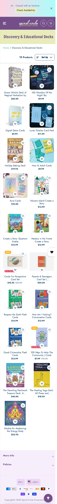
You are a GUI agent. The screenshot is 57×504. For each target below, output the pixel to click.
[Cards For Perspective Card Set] (15, 261)
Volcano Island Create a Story (42, 202)
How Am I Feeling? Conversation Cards (42, 316)
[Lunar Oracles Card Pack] (42, 115)
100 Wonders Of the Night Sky (42, 94)
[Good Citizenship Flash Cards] (15, 337)
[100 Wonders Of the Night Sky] (42, 77)
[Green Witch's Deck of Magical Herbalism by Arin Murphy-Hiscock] (15, 77)
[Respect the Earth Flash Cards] (15, 299)
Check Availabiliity (25, 10)
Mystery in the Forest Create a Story (41, 240)
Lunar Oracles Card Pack (42, 130)
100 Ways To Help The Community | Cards (42, 354)
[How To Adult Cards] (42, 150)
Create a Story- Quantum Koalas (15, 240)
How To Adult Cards (42, 165)
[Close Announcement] (51, 8)
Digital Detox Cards (15, 130)
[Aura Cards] (15, 185)
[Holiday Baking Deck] (15, 150)
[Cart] (51, 23)
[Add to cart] (15, 86)
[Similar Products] (23, 69)
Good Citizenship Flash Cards (15, 354)
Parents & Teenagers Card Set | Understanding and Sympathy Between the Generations (42, 278)
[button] (5, 23)
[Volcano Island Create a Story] (42, 185)
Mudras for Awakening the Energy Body (15, 430)
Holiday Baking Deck (15, 165)
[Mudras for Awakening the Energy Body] (15, 413)
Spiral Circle (27, 499)
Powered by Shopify (43, 499)
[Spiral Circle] (28, 23)
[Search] (43, 23)
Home (6, 47)
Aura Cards (15, 200)
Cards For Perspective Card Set (15, 278)
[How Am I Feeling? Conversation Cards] (42, 299)
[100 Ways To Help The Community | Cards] (42, 337)
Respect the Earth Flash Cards (15, 316)
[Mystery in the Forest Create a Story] (42, 223)
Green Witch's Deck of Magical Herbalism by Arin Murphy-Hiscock (15, 94)
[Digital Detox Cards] (15, 115)
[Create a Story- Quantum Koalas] (15, 223)
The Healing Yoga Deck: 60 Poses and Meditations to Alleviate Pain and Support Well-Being (42, 392)
